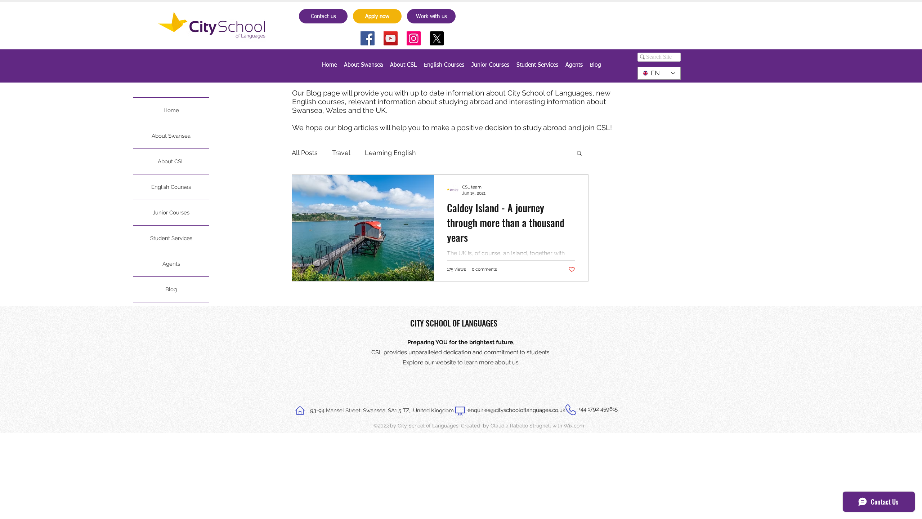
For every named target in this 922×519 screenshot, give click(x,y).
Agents (171, 264)
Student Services (171, 238)
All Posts (305, 152)
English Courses (171, 187)
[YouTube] (391, 38)
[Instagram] (414, 38)
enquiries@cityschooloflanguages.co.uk (516, 410)
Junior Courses (171, 212)
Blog (171, 289)
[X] (437, 38)
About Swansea (171, 136)
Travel (341, 152)
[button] (579, 154)
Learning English (390, 152)
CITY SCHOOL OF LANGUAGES (453, 323)
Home (171, 110)
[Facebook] (368, 38)
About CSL (171, 161)
